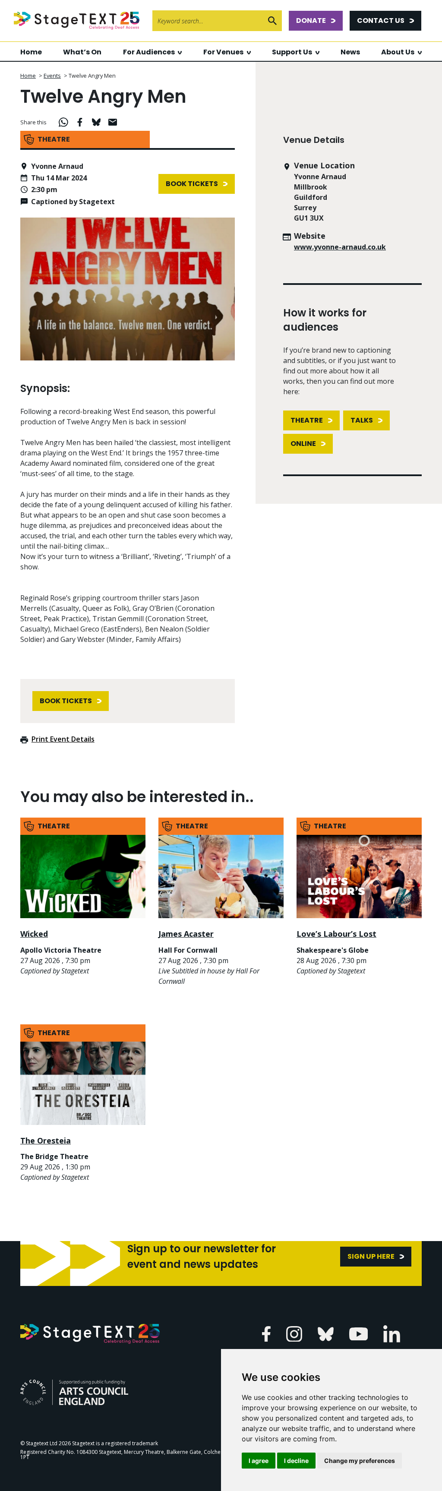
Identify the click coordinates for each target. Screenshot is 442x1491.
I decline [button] (296, 1460)
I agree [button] (258, 1460)
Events (52, 75)
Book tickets (192, 184)
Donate (311, 20)
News (350, 52)
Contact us (380, 20)
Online (303, 444)
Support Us (292, 52)
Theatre (306, 420)
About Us (397, 52)
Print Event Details (63, 739)
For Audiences (149, 52)
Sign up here (371, 1256)
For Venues (223, 52)
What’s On (82, 52)
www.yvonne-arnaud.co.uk (340, 247)
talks (361, 420)
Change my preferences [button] (359, 1460)
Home (31, 52)
